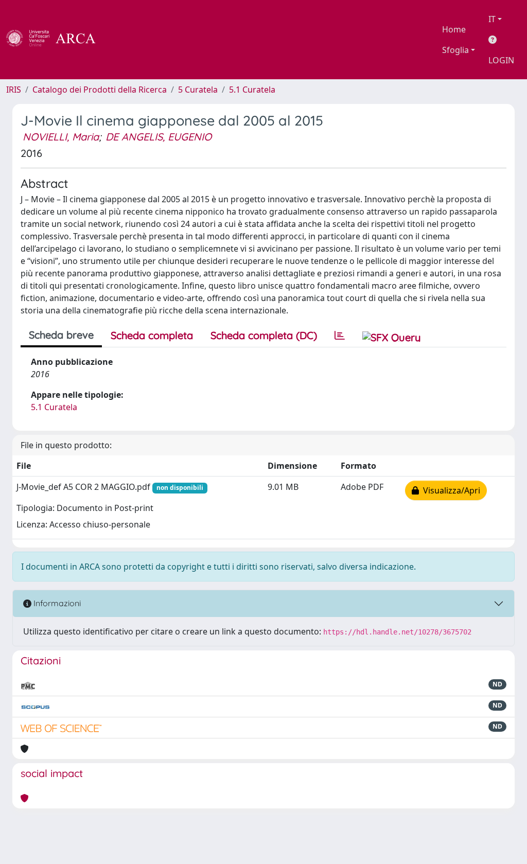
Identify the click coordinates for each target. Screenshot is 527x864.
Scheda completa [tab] (152, 335)
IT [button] (492, 19)
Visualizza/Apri (449, 490)
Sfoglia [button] (455, 50)
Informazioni (56, 603)
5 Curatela (198, 89)
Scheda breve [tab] (61, 334)
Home (454, 29)
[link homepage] (56, 40)
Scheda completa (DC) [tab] (263, 335)
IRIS (13, 89)
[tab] (340, 335)
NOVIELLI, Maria (61, 136)
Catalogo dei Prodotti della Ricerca (99, 89)
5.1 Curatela (252, 89)
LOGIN (501, 60)
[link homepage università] (123, 40)
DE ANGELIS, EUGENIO (159, 136)
